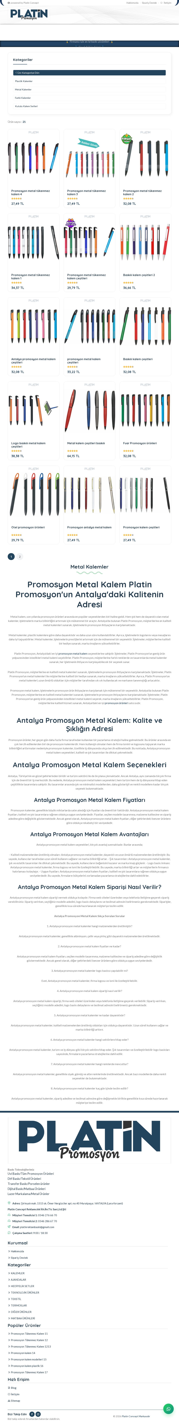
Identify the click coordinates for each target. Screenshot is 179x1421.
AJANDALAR (35, 28)
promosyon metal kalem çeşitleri (84, 361)
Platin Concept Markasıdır (136, 1416)
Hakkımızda (132, 3)
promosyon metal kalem (73, 653)
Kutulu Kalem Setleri (26, 106)
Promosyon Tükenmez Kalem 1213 (30, 1346)
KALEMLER (14, 28)
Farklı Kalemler (23, 97)
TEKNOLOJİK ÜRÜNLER (93, 28)
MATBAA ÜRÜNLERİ (48, 36)
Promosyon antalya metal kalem (89, 527)
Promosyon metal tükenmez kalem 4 (30, 192)
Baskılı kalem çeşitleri (138, 359)
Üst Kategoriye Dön (28, 72)
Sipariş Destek (149, 3)
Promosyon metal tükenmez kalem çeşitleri (86, 276)
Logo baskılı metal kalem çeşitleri (28, 445)
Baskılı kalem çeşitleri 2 (139, 275)
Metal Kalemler (23, 89)
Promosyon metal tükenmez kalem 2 (142, 192)
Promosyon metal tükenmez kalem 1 (30, 276)
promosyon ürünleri (116, 703)
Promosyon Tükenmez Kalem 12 (29, 1340)
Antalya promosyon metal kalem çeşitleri (33, 361)
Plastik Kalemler (24, 81)
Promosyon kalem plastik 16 (26, 1365)
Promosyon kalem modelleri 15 (28, 1359)
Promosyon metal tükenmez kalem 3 (86, 192)
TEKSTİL (118, 28)
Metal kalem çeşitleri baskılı (86, 443)
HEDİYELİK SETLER (60, 28)
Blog (13, 1387)
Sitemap (15, 1400)
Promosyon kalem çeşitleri (141, 527)
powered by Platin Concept (25, 3)
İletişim (167, 3)
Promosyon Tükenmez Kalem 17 (29, 1372)
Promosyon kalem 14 (22, 1352)
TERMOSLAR (138, 28)
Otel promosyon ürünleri (28, 527)
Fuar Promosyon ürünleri (140, 443)
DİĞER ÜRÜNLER (19, 36)
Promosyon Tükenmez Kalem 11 (29, 1333)
